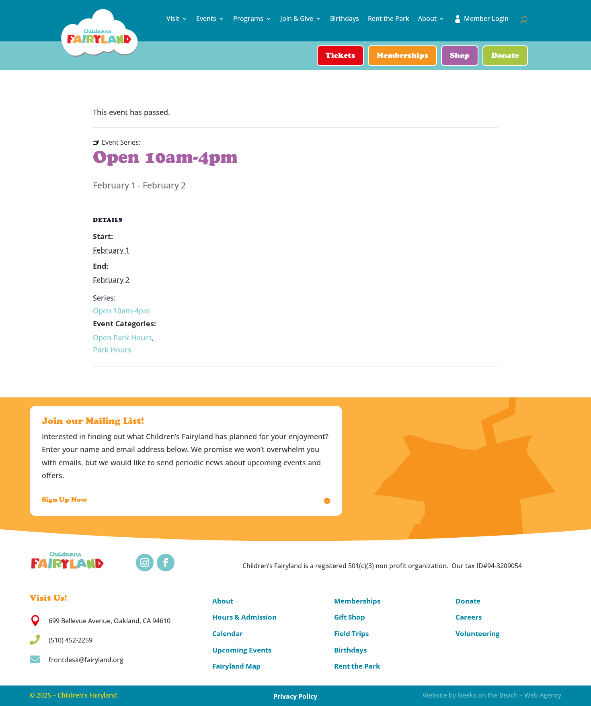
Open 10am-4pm (121, 310)
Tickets (340, 56)
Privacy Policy (295, 696)
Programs (248, 19)
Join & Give (296, 19)
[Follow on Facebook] (165, 562)
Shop (460, 56)
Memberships (402, 56)
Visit (172, 19)
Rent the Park (388, 19)
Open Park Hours (122, 337)
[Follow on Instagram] (145, 562)
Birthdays (344, 19)
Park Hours (112, 349)
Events (206, 19)
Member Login (486, 19)
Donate (505, 56)
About (427, 19)
